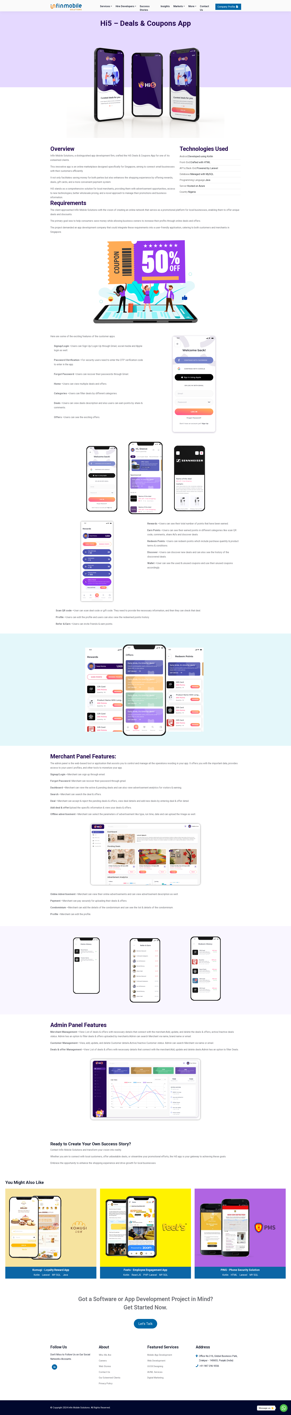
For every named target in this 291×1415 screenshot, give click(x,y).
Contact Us (204, 8)
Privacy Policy (105, 1383)
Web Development (156, 1360)
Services (105, 6)
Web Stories (105, 1366)
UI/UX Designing (155, 1366)
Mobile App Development (159, 1355)
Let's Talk (145, 1324)
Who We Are (105, 1355)
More (191, 6)
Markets (178, 6)
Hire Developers (125, 6)
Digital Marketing (155, 1377)
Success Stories (145, 8)
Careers (103, 1360)
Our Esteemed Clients (109, 1377)
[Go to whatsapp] (284, 1408)
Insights (165, 6)
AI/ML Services (154, 1372)
